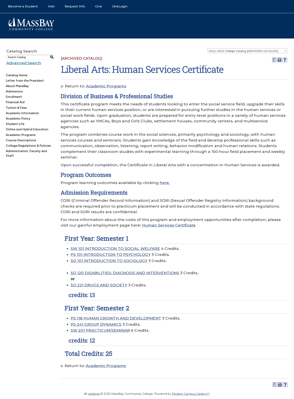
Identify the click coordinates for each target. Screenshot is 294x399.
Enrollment (14, 97)
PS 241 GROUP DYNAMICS (96, 324)
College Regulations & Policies (28, 146)
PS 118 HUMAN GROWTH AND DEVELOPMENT (116, 318)
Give (98, 6)
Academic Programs (21, 135)
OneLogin (119, 6)
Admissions (14, 91)
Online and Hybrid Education (27, 129)
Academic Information (22, 113)
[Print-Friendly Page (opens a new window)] (279, 60)
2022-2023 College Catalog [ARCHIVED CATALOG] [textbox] (243, 50)
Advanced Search (23, 63)
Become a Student (23, 6)
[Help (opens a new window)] (285, 60)
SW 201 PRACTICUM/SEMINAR (100, 330)
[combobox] (247, 50)
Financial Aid (15, 102)
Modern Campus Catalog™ (191, 394)
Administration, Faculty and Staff (26, 153)
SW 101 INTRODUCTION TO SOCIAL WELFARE (115, 248)
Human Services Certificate (169, 225)
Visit (51, 6)
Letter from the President (25, 80)
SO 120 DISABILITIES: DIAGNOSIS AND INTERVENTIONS (125, 273)
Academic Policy (18, 118)
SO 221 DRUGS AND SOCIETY (99, 285)
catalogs (94, 394)
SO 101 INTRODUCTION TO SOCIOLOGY (109, 260)
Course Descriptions (21, 140)
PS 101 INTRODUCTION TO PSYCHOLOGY (111, 254)
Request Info (75, 6)
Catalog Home (16, 75)
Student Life (15, 124)
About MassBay (17, 86)
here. (165, 182)
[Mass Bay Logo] (31, 29)
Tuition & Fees (16, 108)
